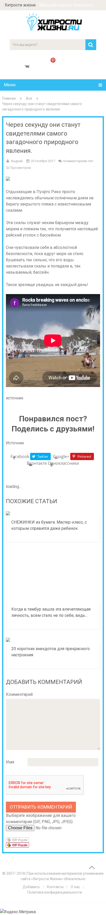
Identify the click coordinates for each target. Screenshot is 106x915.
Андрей (17, 161)
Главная (9, 98)
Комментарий (19, 694)
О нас (75, 887)
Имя (10, 762)
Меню (10, 84)
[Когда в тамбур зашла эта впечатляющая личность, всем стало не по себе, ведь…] (53, 576)
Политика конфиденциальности (54, 892)
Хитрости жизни (20, 5)
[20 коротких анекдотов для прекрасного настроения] (53, 640)
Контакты (55, 887)
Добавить (31, 887)
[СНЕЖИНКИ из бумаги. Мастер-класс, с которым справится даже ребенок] (53, 513)
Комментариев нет (78, 161)
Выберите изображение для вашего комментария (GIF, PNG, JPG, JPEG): (41, 818)
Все (29, 98)
